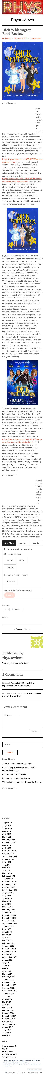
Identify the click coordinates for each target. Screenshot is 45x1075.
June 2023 (7, 898)
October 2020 (8, 988)
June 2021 (6, 965)
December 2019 (9, 1016)
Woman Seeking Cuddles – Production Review (22, 782)
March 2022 (7, 940)
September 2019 (9, 1024)
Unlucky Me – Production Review (16, 778)
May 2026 (6, 831)
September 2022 (9, 923)
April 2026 (6, 834)
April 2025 (6, 848)
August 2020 (8, 993)
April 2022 (6, 938)
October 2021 (8, 954)
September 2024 (9, 856)
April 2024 (6, 870)
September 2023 (9, 890)
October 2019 (8, 1021)
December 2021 (9, 949)
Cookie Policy (8, 1066)
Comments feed (9, 1054)
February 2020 (8, 1010)
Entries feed (7, 1052)
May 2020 (6, 1002)
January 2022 (8, 946)
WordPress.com (9, 1057)
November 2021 (9, 951)
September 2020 (9, 991)
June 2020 (7, 999)
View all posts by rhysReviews (15, 663)
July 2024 (6, 862)
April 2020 (6, 1005)
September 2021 (9, 957)
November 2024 (9, 851)
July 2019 (6, 1030)
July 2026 (6, 826)
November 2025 (9, 842)
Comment (35, 731)
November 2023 (9, 884)
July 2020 (6, 996)
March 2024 (7, 873)
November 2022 (9, 918)
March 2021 (7, 974)
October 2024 (8, 854)
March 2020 (7, 1007)
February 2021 (8, 977)
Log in (4, 1049)
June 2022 (7, 932)
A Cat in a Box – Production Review (17, 764)
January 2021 (8, 979)
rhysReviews (6, 38)
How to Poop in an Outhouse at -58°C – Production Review (19, 769)
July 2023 (6, 895)
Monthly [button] (22, 543)
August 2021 (7, 960)
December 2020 (9, 982)
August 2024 (8, 859)
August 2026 (8, 823)
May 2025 (6, 845)
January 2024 (8, 879)
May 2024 (6, 867)
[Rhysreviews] (22, 7)
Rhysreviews (22, 19)
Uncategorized (35, 38)
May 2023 (6, 901)
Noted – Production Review (14, 774)
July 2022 (6, 929)
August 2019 (7, 1027)
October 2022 (8, 921)
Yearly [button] (36, 543)
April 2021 (6, 971)
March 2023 (7, 907)
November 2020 (9, 985)
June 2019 (6, 1033)
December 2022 (9, 915)
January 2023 (8, 912)
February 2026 (8, 840)
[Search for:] (22, 744)
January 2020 (8, 1013)
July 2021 (6, 963)
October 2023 (8, 887)
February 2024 (8, 876)
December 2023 (9, 882)
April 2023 (6, 904)
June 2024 (7, 865)
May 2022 (6, 935)
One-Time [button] (9, 543)
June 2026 (7, 828)
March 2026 (7, 837)
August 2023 (8, 893)
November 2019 (9, 1019)
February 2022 (8, 943)
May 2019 (6, 1035)
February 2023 (8, 910)
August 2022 (8, 926)
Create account (9, 1046)
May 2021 (6, 968)
